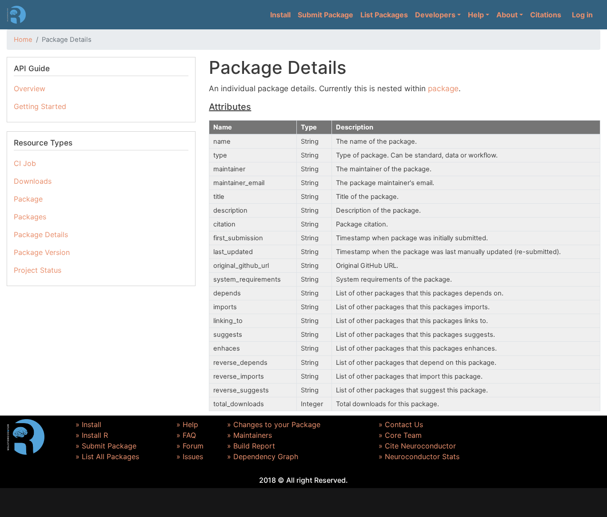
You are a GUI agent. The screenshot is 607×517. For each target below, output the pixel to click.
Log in (582, 14)
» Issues (189, 456)
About (507, 14)
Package (28, 198)
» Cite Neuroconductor (417, 445)
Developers (435, 14)
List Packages (384, 14)
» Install (88, 424)
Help (476, 14)
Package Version (42, 252)
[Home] (16, 15)
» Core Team (400, 435)
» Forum (190, 445)
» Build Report (251, 445)
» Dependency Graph (262, 456)
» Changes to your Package (273, 424)
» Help (187, 424)
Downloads (33, 181)
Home (23, 40)
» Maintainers (249, 435)
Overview (29, 88)
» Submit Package (106, 445)
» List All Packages (107, 456)
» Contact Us (401, 424)
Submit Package (325, 14)
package (443, 88)
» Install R (92, 435)
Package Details (41, 234)
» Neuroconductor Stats (419, 456)
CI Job (25, 163)
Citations (545, 14)
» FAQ (186, 435)
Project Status (37, 270)
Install (280, 14)
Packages (30, 216)
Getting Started (40, 106)
